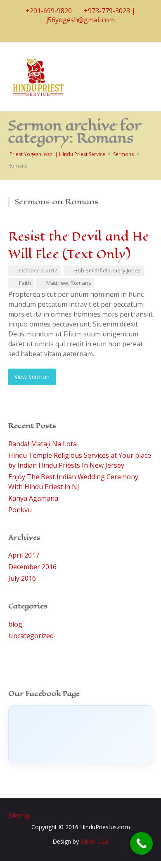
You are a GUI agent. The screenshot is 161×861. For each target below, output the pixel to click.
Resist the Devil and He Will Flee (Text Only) (78, 245)
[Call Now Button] (141, 843)
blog (15, 624)
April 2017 (23, 555)
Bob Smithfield (92, 270)
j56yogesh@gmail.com (80, 19)
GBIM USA (94, 841)
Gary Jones (127, 270)
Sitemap (19, 815)
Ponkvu (20, 509)
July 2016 (22, 578)
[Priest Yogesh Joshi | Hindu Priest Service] (38, 75)
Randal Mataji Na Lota (42, 443)
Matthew (57, 282)
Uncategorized (31, 635)
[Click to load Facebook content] (80, 734)
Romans (81, 282)
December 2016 (32, 566)
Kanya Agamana (33, 498)
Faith (25, 282)
